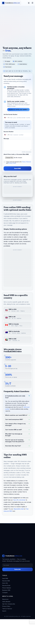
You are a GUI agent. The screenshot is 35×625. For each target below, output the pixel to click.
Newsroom (5, 599)
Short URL (5, 583)
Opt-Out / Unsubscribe (8, 604)
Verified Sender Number (10, 114)
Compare (4, 592)
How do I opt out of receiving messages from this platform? (14, 440)
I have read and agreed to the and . (18, 162)
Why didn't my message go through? (13, 434)
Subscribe (17, 569)
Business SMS (6, 590)
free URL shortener (19, 500)
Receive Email (6, 585)
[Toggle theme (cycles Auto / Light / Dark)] (29, 3)
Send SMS (17, 168)
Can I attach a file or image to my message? (15, 424)
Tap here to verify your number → (18, 109)
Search (4, 611)
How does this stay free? (13, 446)
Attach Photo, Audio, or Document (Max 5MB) (16, 154)
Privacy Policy (12, 163)
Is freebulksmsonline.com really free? (15, 396)
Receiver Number (9, 131)
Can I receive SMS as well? (13, 429)
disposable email (19, 509)
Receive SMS (6, 581)
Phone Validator (6, 588)
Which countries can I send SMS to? (16, 415)
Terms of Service (26, 161)
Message (6, 138)
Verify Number (6, 601)
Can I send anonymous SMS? (14, 419)
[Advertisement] (17, 24)
